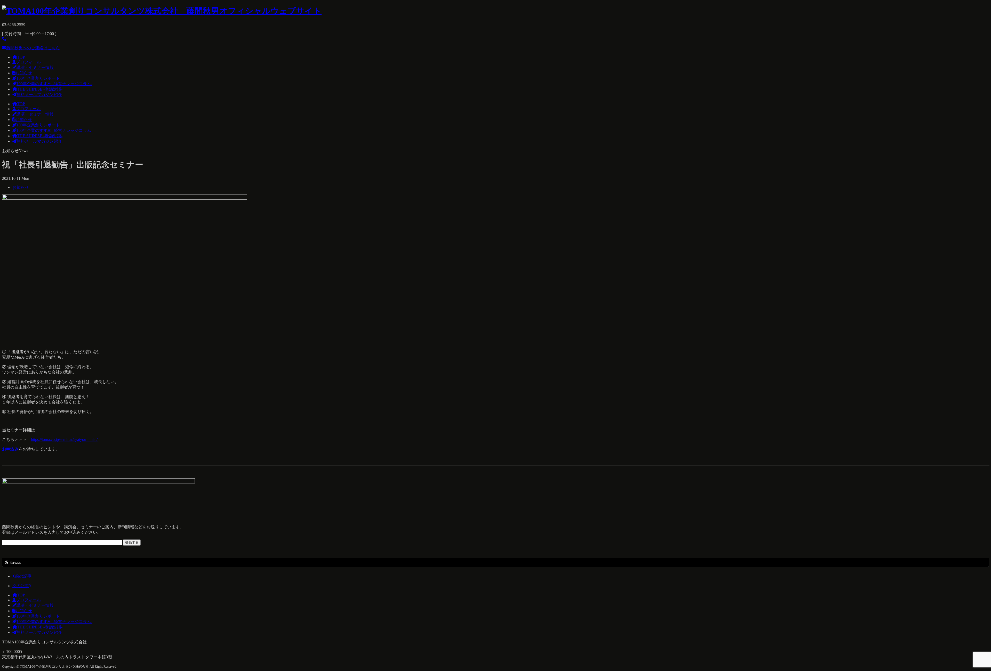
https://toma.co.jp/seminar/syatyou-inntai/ (64, 439)
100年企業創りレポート (38, 78)
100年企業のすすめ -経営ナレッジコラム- (54, 84)
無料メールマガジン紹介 (39, 94)
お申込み (10, 449)
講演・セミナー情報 (35, 67)
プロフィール (28, 62)
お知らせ (23, 73)
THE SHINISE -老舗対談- (39, 89)
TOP (21, 57)
